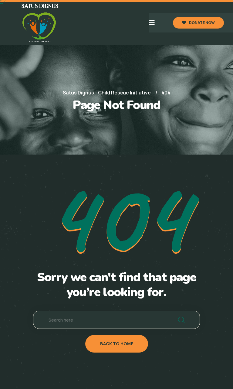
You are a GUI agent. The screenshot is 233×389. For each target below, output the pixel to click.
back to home (116, 343)
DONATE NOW (202, 22)
